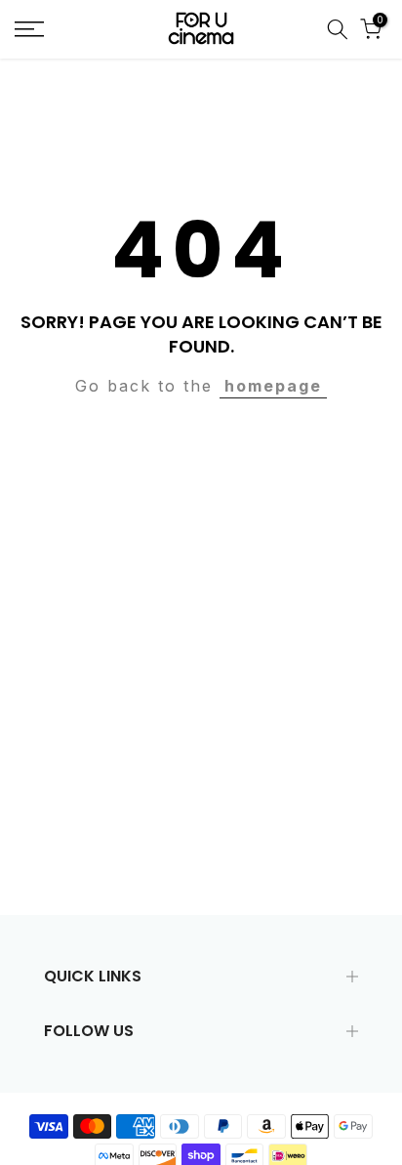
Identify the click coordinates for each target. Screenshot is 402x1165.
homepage (273, 385)
